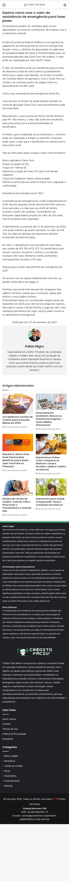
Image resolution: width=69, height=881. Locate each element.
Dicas (7, 771)
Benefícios (9, 761)
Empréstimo (10, 776)
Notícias (8, 786)
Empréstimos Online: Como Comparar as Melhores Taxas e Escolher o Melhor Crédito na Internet (51, 463)
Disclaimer (7, 739)
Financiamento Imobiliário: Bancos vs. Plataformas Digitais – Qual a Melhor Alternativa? (49, 419)
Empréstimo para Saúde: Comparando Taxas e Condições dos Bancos (50, 501)
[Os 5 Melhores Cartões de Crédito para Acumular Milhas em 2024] (17, 403)
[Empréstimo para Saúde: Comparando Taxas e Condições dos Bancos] (51, 487)
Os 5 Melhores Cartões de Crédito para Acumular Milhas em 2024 (17, 420)
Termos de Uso (10, 729)
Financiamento (12, 781)
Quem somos (9, 719)
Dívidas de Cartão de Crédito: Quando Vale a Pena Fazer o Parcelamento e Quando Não (16, 505)
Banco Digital (11, 756)
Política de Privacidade (14, 734)
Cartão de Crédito (13, 766)
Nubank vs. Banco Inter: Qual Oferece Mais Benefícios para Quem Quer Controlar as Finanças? (16, 460)
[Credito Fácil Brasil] (34, 5)
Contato (6, 724)
